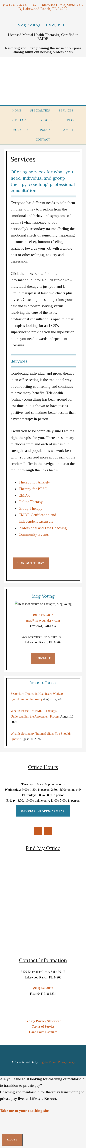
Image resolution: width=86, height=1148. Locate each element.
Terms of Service (43, 1026)
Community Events (34, 534)
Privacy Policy (66, 1062)
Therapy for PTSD (33, 489)
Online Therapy (31, 502)
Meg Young (44, 81)
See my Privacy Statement (43, 1021)
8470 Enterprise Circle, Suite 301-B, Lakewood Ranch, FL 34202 (50, 7)
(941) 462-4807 (43, 615)
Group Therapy (30, 508)
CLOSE (12, 1139)
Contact (43, 658)
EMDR (24, 495)
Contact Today (30, 563)
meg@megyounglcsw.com (43, 620)
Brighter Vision (47, 1062)
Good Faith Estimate (43, 1032)
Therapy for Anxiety (34, 482)
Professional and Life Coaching (43, 528)
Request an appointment (43, 810)
